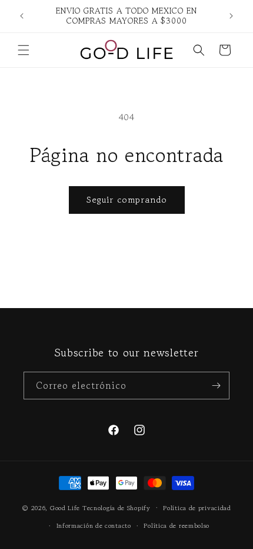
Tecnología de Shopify (116, 507)
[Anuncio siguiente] (231, 16)
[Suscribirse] (216, 385)
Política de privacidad (197, 507)
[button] (23, 50)
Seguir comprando (126, 199)
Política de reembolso (176, 525)
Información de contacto (93, 525)
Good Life (65, 507)
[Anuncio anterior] (22, 16)
